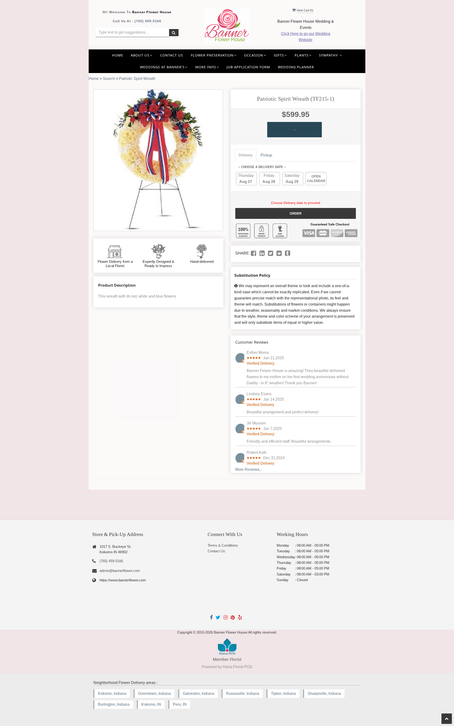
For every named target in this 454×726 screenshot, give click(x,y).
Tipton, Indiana (283, 693)
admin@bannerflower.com (120, 571)
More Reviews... (248, 469)
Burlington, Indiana (114, 704)
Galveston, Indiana (198, 693)
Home (117, 55)
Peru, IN (180, 704)
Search (109, 79)
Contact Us (171, 55)
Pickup (266, 155)
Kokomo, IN (151, 704)
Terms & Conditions (223, 545)
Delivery (246, 155)
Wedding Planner (296, 67)
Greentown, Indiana (154, 693)
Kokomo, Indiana (112, 693)
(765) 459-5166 (148, 21)
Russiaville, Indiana (242, 693)
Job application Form (248, 67)
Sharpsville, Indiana (324, 693)
